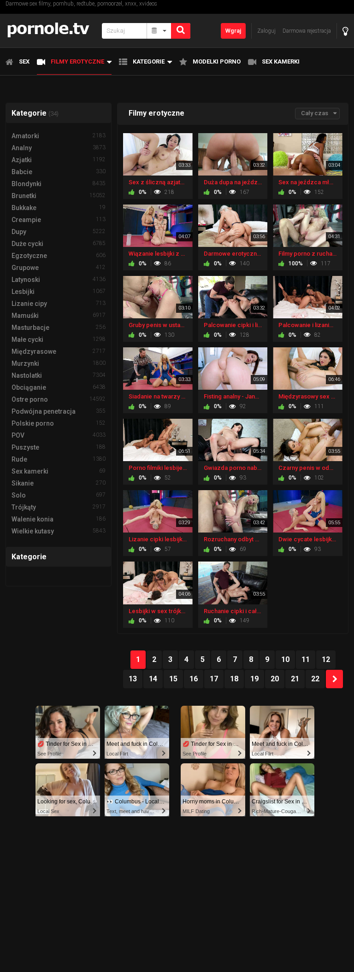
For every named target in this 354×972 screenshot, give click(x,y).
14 (153, 678)
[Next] (334, 679)
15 (173, 678)
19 (254, 678)
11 (305, 659)
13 (133, 678)
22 (315, 678)
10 (285, 659)
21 (295, 678)
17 (214, 678)
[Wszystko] (159, 31)
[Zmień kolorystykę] (345, 31)
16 (193, 678)
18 (234, 678)
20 (275, 678)
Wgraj (233, 30)
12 (326, 659)
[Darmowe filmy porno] (51, 30)
